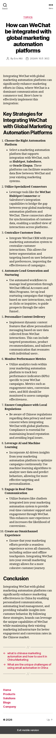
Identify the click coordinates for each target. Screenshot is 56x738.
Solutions (9, 698)
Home (7, 690)
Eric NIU (18, 58)
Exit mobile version (28, 730)
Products (9, 694)
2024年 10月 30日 (39, 58)
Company (9, 706)
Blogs (7, 702)
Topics (28, 17)
